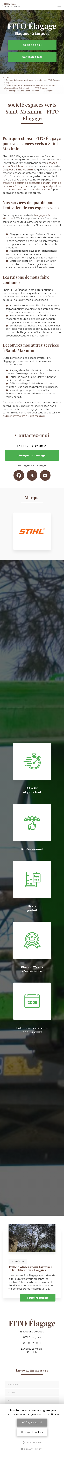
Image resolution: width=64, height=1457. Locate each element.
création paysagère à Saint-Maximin (27, 335)
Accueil (6, 77)
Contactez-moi (32, 56)
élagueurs (47, 305)
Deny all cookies (33, 1432)
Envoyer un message (32, 455)
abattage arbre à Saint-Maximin (34, 332)
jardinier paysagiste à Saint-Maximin (24, 416)
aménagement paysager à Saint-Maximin (33, 257)
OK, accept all (33, 1422)
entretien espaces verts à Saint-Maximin (30, 267)
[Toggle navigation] (59, 5)
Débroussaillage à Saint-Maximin (29, 383)
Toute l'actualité (38, 1297)
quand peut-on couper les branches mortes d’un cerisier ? (32, 188)
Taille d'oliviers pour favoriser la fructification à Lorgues (30, 1268)
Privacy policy (33, 1449)
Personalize (33, 1442)
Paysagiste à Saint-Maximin (26, 370)
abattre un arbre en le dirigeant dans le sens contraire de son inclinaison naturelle (33, 239)
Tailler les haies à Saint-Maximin (28, 376)
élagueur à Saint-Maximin (18, 169)
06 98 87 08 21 (32, 45)
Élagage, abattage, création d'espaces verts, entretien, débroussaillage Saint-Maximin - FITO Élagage (29, 86)
